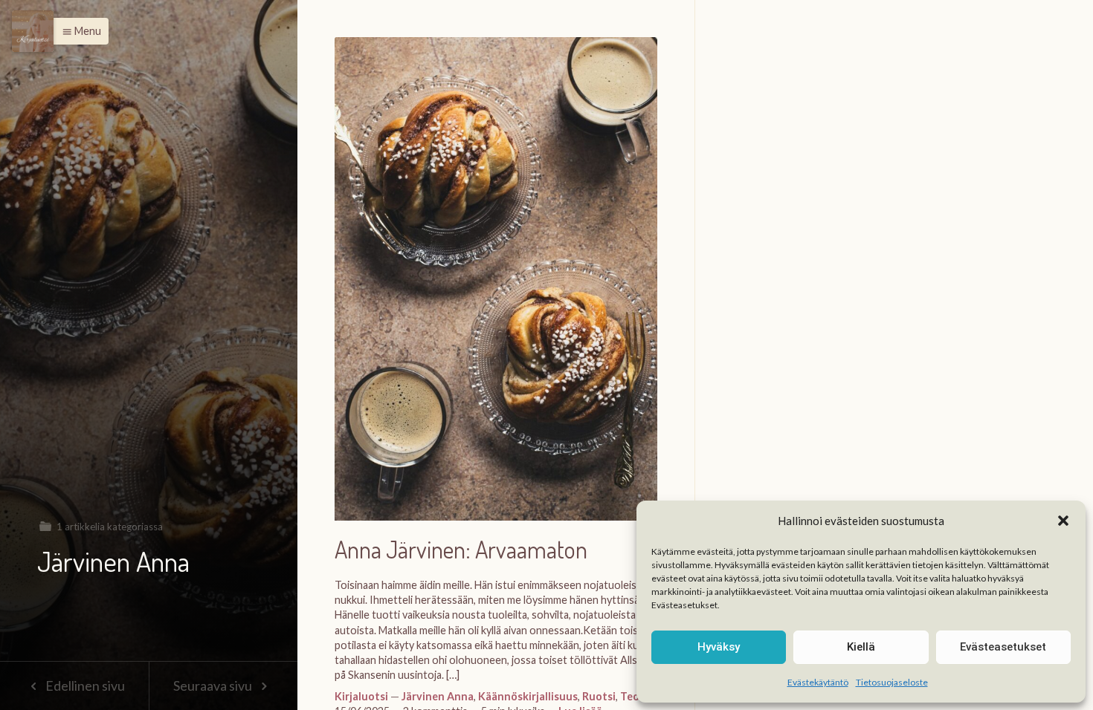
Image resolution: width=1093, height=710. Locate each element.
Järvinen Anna (438, 696)
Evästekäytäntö (817, 682)
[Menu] (33, 31)
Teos (632, 696)
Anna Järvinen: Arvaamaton (461, 549)
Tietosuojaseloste (892, 682)
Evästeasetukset (1003, 647)
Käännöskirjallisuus (528, 696)
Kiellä (861, 647)
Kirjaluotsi (361, 696)
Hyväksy (718, 647)
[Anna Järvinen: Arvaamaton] (496, 286)
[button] (1063, 520)
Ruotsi (599, 696)
